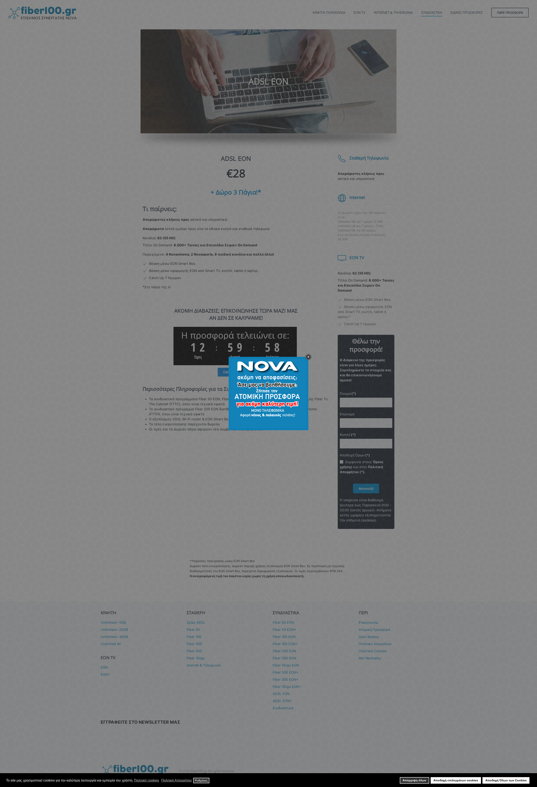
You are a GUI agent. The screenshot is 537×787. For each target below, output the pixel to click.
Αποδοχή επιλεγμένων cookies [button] (455, 780)
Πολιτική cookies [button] (146, 780)
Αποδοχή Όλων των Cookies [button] (506, 780)
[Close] (308, 357)
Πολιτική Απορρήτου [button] (176, 780)
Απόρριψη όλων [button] (414, 780)
